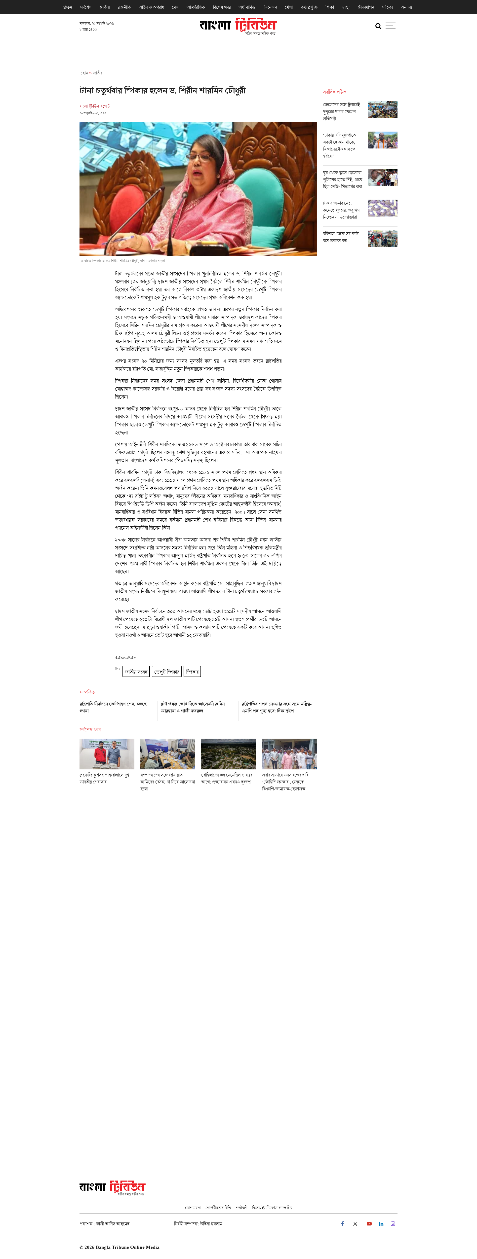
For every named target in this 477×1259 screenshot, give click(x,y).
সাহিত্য (387, 7)
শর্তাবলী (241, 1207)
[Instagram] (393, 1224)
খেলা (289, 7)
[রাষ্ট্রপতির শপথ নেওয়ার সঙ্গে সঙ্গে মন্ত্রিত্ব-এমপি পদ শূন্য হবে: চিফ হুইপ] (279, 709)
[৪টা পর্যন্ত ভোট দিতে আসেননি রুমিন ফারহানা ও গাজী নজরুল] (198, 709)
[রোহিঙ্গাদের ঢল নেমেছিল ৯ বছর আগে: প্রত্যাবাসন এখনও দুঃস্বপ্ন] (228, 767)
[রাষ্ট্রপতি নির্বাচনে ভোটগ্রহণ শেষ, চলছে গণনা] (117, 709)
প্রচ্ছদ (67, 7)
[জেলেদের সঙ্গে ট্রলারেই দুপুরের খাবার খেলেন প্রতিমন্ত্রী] (360, 114)
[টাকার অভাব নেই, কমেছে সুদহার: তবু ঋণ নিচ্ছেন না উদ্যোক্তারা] (360, 213)
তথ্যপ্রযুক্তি (309, 7)
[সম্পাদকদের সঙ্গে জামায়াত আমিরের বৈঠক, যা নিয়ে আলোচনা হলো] (167, 767)
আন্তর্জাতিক (196, 7)
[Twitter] (355, 1224)
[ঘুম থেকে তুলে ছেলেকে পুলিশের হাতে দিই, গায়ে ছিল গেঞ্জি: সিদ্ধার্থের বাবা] (360, 182)
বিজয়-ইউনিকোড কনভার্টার (272, 1207)
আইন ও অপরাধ (151, 7)
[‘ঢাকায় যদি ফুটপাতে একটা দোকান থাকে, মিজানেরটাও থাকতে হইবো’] (360, 148)
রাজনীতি (124, 7)
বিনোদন (270, 7)
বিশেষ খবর (222, 7)
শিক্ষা (329, 7)
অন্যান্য (406, 7)
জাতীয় (104, 7)
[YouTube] (369, 1224)
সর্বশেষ (85, 7)
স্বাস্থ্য (346, 7)
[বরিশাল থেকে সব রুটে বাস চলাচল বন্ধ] (360, 238)
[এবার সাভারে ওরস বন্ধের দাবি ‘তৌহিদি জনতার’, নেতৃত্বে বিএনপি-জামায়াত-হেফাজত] (289, 767)
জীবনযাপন (366, 7)
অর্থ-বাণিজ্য (247, 7)
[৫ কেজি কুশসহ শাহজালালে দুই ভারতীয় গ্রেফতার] (107, 767)
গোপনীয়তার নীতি (218, 1207)
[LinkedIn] (381, 1224)
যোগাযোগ (192, 1207)
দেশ (175, 7)
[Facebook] (342, 1224)
